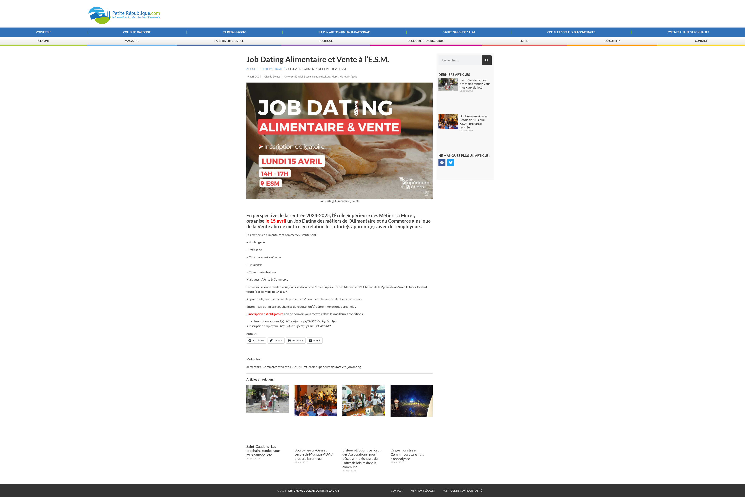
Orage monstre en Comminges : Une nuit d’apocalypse (407, 454)
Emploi (524, 40)
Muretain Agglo (234, 32)
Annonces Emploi (293, 76)
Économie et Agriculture (426, 40)
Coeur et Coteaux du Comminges (571, 32)
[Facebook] (441, 162)
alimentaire (254, 367)
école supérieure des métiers (327, 367)
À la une (43, 40)
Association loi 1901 (313, 490)
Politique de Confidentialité (462, 490)
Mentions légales (423, 490)
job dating (354, 367)
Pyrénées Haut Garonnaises (688, 32)
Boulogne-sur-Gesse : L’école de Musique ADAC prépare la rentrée (314, 454)
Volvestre (43, 32)
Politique (326, 40)
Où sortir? (612, 40)
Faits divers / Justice (229, 40)
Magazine (132, 40)
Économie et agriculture (317, 76)
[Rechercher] (487, 60)
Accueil (252, 69)
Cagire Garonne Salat (459, 32)
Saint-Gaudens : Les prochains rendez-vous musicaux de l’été (263, 450)
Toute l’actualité (272, 69)
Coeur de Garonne (137, 32)
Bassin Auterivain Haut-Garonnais (344, 32)
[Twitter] (450, 162)
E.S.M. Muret (298, 367)
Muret (335, 76)
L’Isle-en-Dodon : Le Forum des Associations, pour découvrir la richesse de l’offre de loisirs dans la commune (362, 458)
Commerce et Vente (276, 367)
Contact (701, 40)
